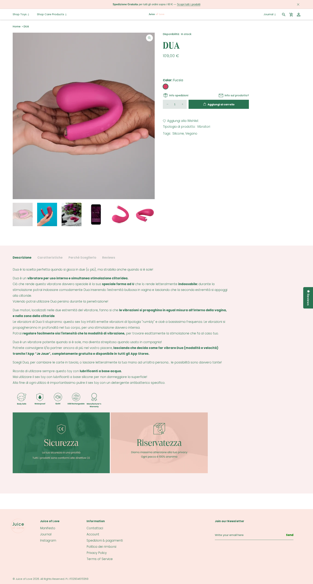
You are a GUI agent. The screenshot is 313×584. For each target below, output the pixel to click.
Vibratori (203, 126)
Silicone (178, 133)
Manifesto (47, 528)
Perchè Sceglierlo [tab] (82, 257)
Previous (17, 115)
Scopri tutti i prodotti (188, 4)
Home (16, 26)
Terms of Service (100, 559)
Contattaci (95, 528)
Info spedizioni (178, 95)
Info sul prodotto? (237, 95)
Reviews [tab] (108, 257)
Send (289, 535)
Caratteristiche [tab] (49, 257)
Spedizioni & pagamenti (105, 540)
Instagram (48, 540)
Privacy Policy (97, 553)
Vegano (191, 133)
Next (149, 115)
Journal (45, 534)
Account (93, 534)
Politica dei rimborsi (101, 546)
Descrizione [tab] (22, 257)
